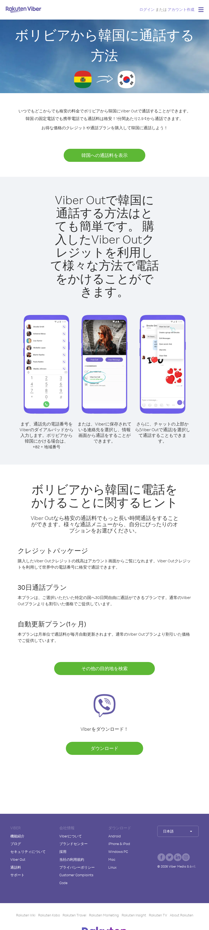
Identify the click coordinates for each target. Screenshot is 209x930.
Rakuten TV (158, 915)
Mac (111, 859)
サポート (17, 875)
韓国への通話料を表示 (104, 155)
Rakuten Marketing (104, 915)
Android (114, 836)
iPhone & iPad (119, 843)
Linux (112, 867)
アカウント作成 (181, 9)
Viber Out (17, 859)
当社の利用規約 (71, 859)
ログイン (147, 9)
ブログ (15, 843)
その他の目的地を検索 (104, 668)
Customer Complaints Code (76, 879)
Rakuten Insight (134, 915)
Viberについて (70, 836)
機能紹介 (17, 836)
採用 (62, 851)
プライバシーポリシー (77, 867)
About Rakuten (181, 915)
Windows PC (118, 851)
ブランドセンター (73, 843)
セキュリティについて (28, 851)
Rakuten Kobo (49, 915)
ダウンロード (104, 748)
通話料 (15, 867)
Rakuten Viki (25, 915)
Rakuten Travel (74, 915)
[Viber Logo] (23, 9)
